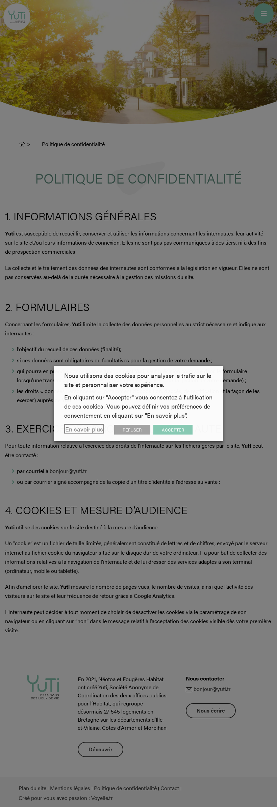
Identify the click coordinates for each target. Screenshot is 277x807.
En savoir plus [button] (84, 429)
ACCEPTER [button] (173, 429)
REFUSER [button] (132, 429)
